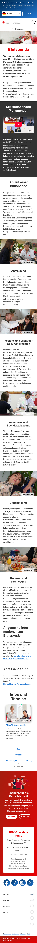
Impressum (7, 934)
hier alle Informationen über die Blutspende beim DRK (17, 657)
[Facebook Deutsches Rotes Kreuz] (6, 882)
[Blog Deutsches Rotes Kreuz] (22, 882)
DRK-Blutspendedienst (17, 725)
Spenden (11, 816)
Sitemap (22, 934)
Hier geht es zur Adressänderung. (17, 684)
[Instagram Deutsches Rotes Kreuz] (14, 882)
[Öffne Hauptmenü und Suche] (33, 22)
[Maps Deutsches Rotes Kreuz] (30, 882)
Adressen (15, 934)
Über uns (25, 816)
